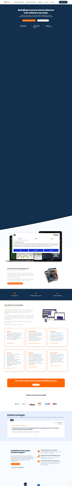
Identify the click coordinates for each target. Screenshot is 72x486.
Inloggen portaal (63, 2)
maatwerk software (50, 457)
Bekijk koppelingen (32, 366)
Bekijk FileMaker (10, 343)
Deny (21, 250)
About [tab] (52, 238)
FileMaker (27, 315)
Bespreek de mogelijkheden (29, 20)
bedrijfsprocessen (23, 309)
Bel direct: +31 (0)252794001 (18, 467)
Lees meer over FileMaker (43, 20)
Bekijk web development (33, 343)
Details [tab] (36, 238)
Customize (35, 250)
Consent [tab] (20, 238)
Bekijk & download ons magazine (15, 283)
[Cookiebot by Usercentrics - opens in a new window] (54, 235)
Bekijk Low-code (10, 368)
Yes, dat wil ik (36, 384)
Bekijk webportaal (54, 343)
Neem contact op (15, 464)
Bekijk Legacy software (55, 365)
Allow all (51, 250)
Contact (52, 2)
